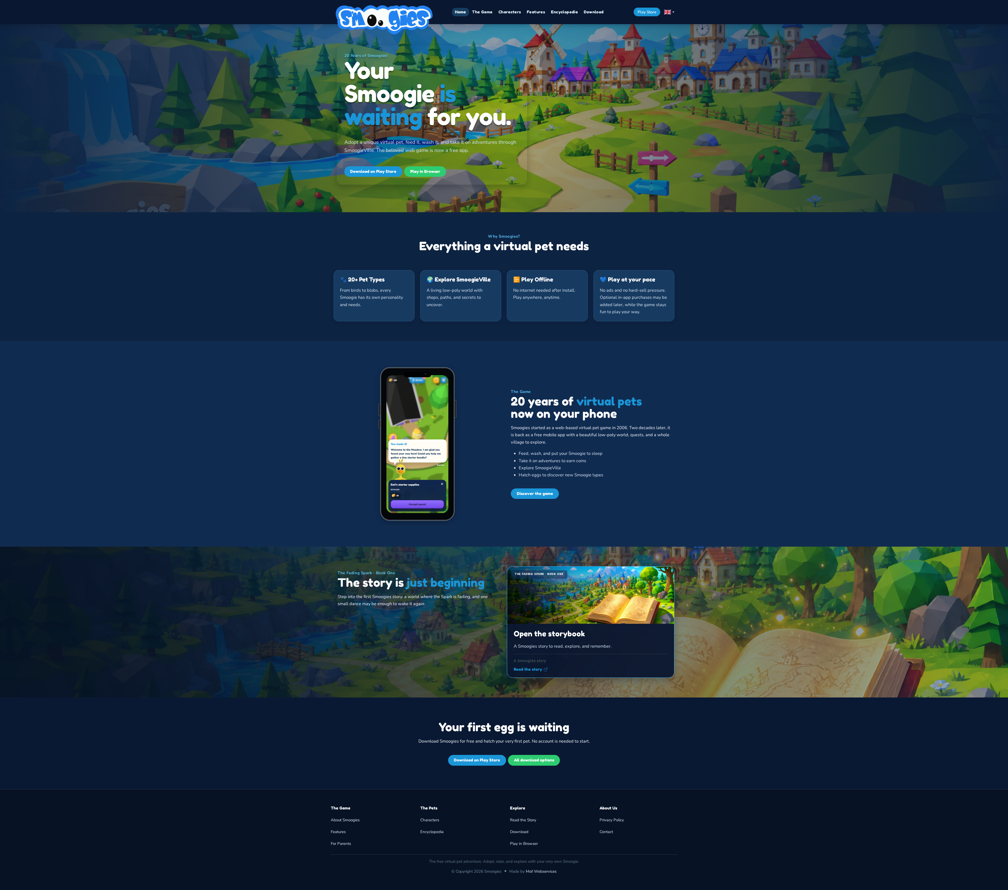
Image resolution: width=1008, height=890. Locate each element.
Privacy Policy (612, 820)
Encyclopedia (432, 831)
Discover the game (535, 493)
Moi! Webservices (541, 871)
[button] (669, 12)
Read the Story (523, 820)
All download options (534, 760)
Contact (606, 831)
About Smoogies (345, 820)
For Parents (341, 843)
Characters (429, 820)
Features (338, 831)
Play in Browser (425, 171)
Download (519, 831)
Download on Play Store (373, 171)
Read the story (528, 669)
